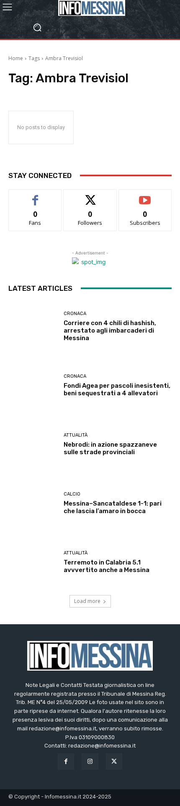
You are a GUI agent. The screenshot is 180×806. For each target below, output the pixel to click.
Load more (87, 601)
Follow (90, 196)
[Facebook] (66, 761)
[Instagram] (90, 761)
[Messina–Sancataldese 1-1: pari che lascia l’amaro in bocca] (32, 503)
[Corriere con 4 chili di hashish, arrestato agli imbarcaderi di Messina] (32, 326)
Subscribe (145, 196)
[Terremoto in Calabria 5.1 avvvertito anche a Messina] (32, 562)
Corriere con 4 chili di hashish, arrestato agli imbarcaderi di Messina (110, 330)
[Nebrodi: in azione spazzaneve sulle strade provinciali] (32, 444)
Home (15, 58)
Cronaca (75, 313)
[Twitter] (114, 761)
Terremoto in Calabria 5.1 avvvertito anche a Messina (106, 566)
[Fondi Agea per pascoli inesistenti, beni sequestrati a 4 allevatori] (32, 385)
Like (35, 196)
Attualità (75, 435)
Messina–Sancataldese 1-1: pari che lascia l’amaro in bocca (113, 507)
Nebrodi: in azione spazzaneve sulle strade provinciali (110, 448)
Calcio (72, 494)
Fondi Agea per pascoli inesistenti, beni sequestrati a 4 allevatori (117, 389)
